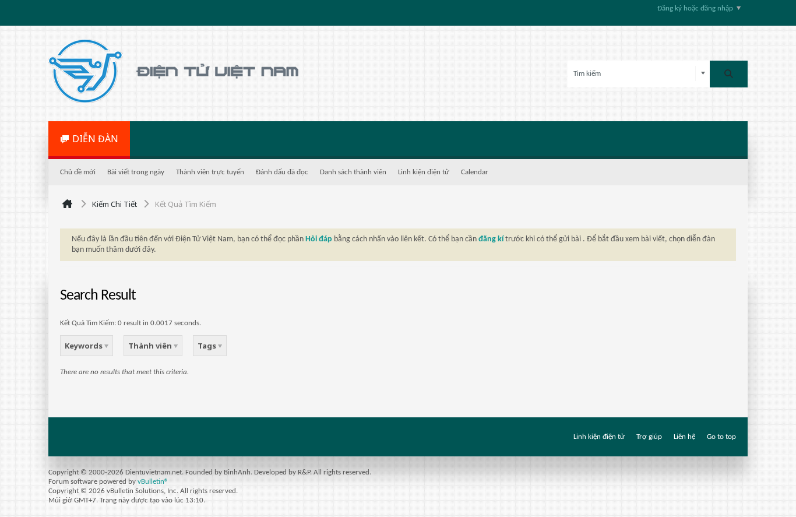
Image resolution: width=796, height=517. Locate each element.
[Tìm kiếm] (729, 74)
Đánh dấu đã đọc (282, 172)
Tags (208, 345)
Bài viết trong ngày (135, 172)
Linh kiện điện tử (423, 172)
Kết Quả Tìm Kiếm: (88, 323)
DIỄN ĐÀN (95, 138)
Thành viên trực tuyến (210, 172)
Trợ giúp (649, 437)
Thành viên (151, 345)
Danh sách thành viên (353, 172)
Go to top (721, 437)
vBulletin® (153, 482)
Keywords (84, 345)
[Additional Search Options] (703, 74)
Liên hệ (684, 437)
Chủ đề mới (78, 172)
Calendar (474, 172)
